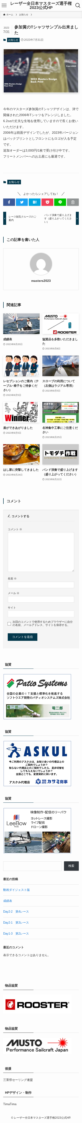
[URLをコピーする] (73, 202)
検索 (71, 865)
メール (13, 593)
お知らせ (13, 39)
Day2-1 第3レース (16, 922)
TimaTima (9, 1104)
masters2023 (41, 281)
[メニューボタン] (4, 5)
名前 (12, 578)
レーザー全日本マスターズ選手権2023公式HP (41, 5)
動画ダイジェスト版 (16, 890)
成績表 (7, 901)
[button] (9, 202)
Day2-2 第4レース (16, 911)
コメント (15, 529)
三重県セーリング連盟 (18, 1080)
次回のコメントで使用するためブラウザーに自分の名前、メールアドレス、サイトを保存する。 (43, 623)
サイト (12, 607)
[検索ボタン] (78, 5)
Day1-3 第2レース (16, 933)
